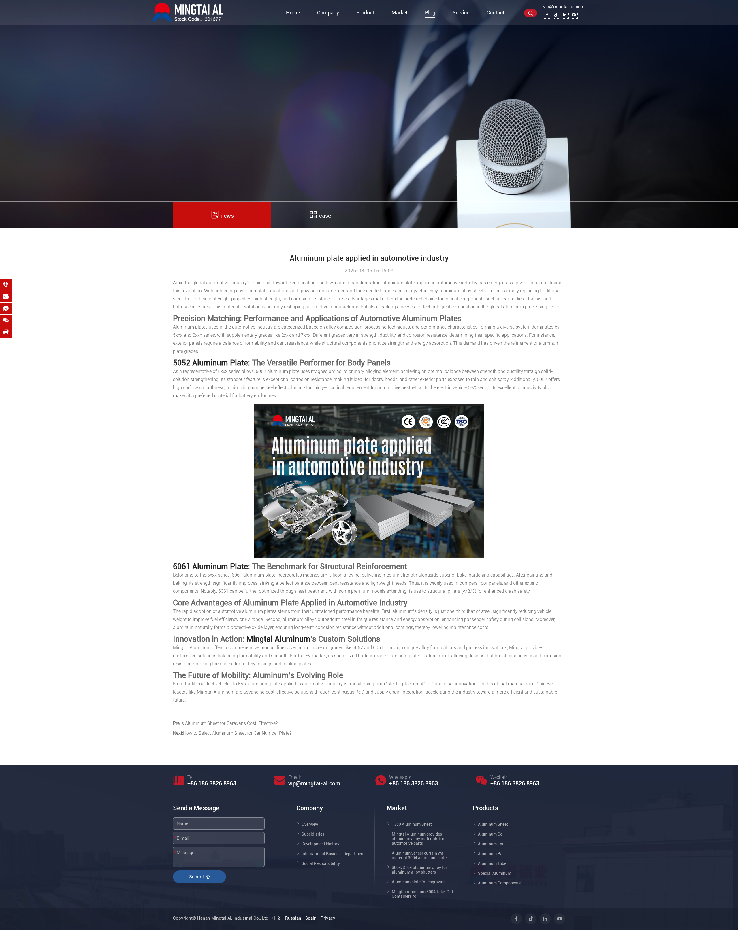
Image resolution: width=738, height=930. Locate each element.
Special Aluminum (494, 873)
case (324, 215)
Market (399, 13)
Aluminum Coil (491, 834)
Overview (310, 824)
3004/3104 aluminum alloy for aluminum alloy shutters (419, 869)
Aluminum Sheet (493, 824)
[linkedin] (565, 15)
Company (328, 13)
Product (365, 13)
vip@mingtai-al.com (564, 7)
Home (293, 13)
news (226, 215)
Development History (320, 844)
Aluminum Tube (492, 863)
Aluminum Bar (491, 853)
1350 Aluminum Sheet (412, 824)
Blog (430, 13)
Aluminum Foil (491, 844)
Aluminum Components (499, 883)
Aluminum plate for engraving (419, 882)
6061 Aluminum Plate (210, 566)
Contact (495, 13)
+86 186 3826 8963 (211, 783)
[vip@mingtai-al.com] (6, 296)
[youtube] (574, 15)
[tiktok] (556, 15)
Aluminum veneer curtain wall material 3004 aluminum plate (419, 855)
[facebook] (547, 15)
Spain (311, 918)
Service (461, 13)
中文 (276, 918)
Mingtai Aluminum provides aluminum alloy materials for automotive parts (418, 839)
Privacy (328, 918)
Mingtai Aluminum (278, 639)
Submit (197, 877)
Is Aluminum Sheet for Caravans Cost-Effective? (229, 723)
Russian (293, 918)
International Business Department (333, 853)
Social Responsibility (321, 863)
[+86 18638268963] (6, 285)
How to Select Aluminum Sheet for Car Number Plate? (237, 733)
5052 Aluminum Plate (210, 363)
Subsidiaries (313, 834)
